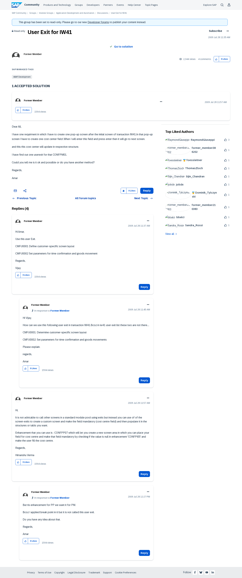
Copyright (59, 572)
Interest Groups (46, 13)
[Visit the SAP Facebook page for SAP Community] (195, 572)
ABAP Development (22, 77)
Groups (79, 5)
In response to (51, 310)
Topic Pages (151, 5)
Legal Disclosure (76, 572)
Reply (144, 287)
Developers (93, 5)
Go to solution (123, 46)
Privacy (31, 572)
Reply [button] (147, 190)
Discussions (102, 13)
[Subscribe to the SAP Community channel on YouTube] (206, 572)
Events (120, 5)
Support (107, 572)
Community (31, 4)
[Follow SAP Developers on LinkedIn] (212, 572)
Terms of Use (44, 572)
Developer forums (98, 22)
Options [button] (227, 31)
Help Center (134, 5)
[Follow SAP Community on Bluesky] (201, 572)
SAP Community (19, 13)
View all (169, 233)
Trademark (94, 572)
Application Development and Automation (75, 13)
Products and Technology (57, 5)
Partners (108, 5)
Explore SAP (210, 5)
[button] (216, 59)
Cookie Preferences (125, 572)
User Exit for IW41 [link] (119, 13)
